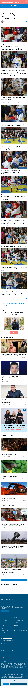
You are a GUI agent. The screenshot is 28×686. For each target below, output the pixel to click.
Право (4, 622)
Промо (17, 623)
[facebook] (2, 600)
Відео (3, 627)
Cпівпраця (4, 632)
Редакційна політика (6, 630)
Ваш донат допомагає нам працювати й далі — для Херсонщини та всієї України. (13, 2)
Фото (13, 11)
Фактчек (5, 620)
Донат (13, 332)
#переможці (4, 305)
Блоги (16, 625)
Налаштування (21, 684)
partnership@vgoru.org (6, 648)
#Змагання (14, 303)
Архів (16, 627)
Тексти (8, 11)
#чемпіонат (21, 303)
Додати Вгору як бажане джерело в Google (11, 102)
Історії (4, 618)
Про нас (4, 628)
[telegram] (10, 600)
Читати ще (14, 579)
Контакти (17, 628)
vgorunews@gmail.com (6, 641)
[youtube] (7, 600)
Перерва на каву (6, 623)
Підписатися (5, 611)
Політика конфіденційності (21, 630)
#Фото (3, 303)
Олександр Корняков (10, 21)
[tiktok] (12, 600)
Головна (3, 11)
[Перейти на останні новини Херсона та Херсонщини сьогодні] (14, 6)
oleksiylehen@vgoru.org (7, 650)
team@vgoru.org (5, 644)
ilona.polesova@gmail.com (7, 640)
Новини (3, 617)
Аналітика (18, 618)
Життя (4, 625)
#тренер (8, 303)
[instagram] (4, 600)
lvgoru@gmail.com (5, 643)
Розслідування (19, 620)
